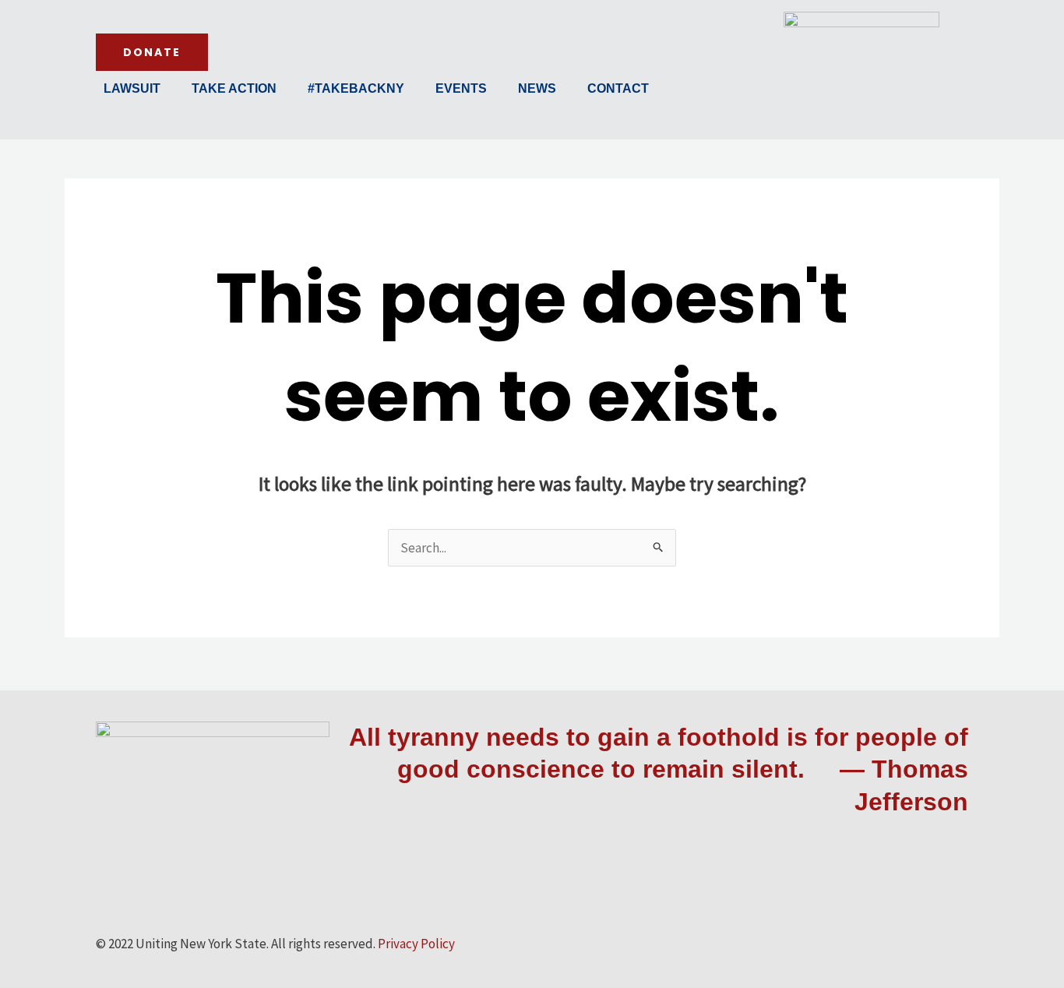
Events (461, 88)
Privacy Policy (416, 943)
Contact (618, 88)
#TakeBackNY (356, 88)
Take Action (234, 88)
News (537, 88)
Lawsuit (132, 88)
